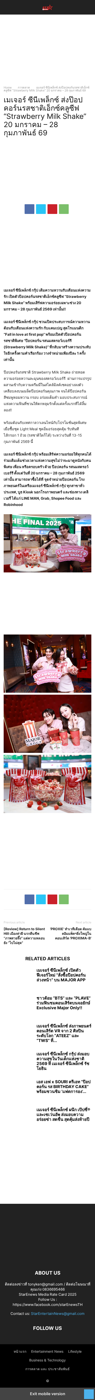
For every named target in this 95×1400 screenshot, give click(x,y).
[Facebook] (29, 209)
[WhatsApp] (64, 209)
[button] (11, 7)
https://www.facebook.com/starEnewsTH (48, 1304)
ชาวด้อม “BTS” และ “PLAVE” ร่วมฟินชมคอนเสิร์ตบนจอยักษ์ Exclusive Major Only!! (64, 1003)
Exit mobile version (47, 1393)
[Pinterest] (52, 209)
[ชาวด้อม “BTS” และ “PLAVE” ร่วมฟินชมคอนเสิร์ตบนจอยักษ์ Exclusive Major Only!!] (18, 1006)
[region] (47, 52)
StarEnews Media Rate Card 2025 (47, 1294)
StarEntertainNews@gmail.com (58, 1313)
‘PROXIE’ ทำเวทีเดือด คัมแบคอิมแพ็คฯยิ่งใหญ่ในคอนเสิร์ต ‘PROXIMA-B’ (70, 933)
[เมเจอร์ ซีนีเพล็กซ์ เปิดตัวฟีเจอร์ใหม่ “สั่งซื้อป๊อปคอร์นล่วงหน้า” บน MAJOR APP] (18, 979)
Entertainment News (47, 1351)
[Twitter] (41, 209)
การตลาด (24, 87)
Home (8, 87)
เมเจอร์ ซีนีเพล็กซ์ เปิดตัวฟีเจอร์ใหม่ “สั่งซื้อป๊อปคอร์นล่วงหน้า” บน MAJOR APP (61, 975)
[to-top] (89, 1391)
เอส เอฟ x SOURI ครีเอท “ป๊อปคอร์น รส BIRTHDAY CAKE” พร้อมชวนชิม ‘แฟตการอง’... (64, 1086)
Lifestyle (75, 1351)
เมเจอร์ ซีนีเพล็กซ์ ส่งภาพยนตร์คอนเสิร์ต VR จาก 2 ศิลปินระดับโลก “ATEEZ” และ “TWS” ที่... (64, 1033)
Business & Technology (47, 1360)
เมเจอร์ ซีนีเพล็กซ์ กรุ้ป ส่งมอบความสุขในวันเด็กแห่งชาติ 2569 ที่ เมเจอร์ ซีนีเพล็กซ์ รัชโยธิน (63, 1061)
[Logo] (47, 1258)
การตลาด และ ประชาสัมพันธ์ (47, 1369)
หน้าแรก (20, 1351)
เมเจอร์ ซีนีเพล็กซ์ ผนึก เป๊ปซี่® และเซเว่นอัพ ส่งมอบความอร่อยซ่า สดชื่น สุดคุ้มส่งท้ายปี (63, 1114)
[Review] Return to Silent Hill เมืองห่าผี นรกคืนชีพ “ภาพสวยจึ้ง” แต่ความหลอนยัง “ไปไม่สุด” (24, 936)
